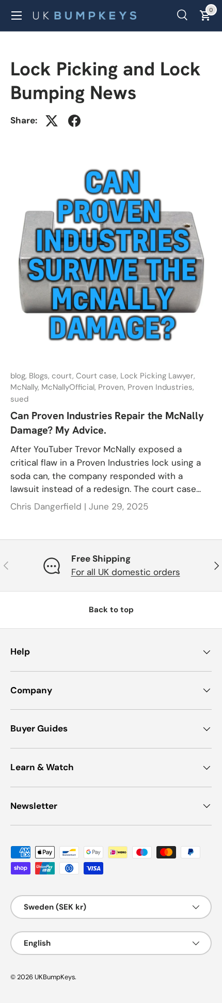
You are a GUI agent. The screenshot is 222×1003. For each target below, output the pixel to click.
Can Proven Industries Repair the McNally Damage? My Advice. (107, 423)
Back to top (111, 609)
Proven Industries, (161, 387)
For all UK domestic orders (125, 572)
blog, (19, 376)
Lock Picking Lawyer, (157, 376)
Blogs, (40, 376)
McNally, (25, 387)
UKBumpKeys (55, 977)
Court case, (98, 376)
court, (64, 376)
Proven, (113, 387)
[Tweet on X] (51, 120)
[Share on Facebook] (74, 120)
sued (19, 399)
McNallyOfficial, (69, 387)
